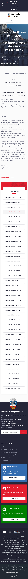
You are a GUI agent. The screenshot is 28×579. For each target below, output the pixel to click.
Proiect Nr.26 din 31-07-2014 (13, 266)
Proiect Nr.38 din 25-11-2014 (13, 212)
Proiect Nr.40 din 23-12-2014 (13, 202)
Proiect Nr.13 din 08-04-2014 (13, 329)
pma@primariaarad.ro (11, 423)
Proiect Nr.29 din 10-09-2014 (13, 251)
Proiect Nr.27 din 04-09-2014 (13, 261)
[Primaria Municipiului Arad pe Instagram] (16, 10)
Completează (14, 498)
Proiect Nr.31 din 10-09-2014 (13, 241)
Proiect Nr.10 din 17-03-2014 (13, 344)
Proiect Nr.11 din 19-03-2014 (12, 339)
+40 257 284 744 (8, 421)
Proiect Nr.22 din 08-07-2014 (13, 285)
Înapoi (12, 177)
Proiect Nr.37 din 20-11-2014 (13, 217)
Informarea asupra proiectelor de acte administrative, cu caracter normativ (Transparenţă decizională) (11, 59)
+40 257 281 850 (13, 2)
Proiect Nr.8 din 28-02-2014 (12, 354)
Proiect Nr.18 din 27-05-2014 (13, 305)
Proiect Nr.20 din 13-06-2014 (13, 295)
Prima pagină (4, 56)
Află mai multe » (14, 572)
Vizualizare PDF (5, 177)
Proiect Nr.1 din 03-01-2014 (12, 388)
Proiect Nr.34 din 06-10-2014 (13, 231)
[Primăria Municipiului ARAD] (14, 15)
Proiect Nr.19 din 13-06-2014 (13, 300)
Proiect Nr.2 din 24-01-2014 (12, 383)
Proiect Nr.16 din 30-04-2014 (13, 315)
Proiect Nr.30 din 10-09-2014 (13, 246)
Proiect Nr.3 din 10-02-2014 (12, 379)
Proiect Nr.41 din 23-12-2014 (13, 197)
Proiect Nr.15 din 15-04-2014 (13, 320)
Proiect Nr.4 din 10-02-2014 (12, 374)
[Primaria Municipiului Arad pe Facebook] (11, 10)
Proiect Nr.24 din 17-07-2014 (13, 275)
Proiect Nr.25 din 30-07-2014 (13, 271)
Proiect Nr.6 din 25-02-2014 (12, 364)
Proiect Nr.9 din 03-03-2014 (12, 349)
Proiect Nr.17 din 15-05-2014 (13, 310)
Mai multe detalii (14, 477)
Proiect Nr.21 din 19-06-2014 (13, 290)
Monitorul (12, 56)
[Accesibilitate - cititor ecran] (11, 21)
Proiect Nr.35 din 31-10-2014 (13, 226)
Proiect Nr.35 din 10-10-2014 (13, 222)
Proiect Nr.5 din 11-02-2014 (12, 369)
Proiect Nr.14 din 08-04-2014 (13, 325)
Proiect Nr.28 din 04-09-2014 (13, 256)
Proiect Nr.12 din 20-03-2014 (13, 334)
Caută (23, 432)
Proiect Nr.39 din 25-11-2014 (13, 207)
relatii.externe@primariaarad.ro (14, 425)
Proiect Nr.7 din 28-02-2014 (12, 359)
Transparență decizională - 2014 (10, 63)
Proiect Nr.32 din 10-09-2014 (13, 236)
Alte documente (21, 56)
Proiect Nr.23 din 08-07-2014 (13, 280)
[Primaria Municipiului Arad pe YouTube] (14, 10)
